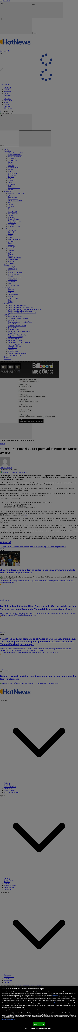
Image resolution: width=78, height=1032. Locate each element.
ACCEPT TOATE (39, 1024)
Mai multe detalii (56, 995)
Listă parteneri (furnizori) (8, 1019)
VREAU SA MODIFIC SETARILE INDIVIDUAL (38, 1028)
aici (54, 1002)
